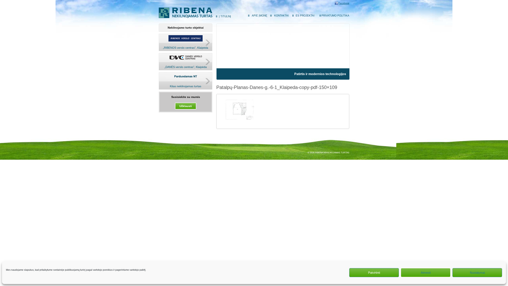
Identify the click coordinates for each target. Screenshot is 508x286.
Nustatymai (477, 272)
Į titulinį (225, 16)
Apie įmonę (259, 15)
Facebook (344, 3)
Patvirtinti (374, 272)
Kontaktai (281, 15)
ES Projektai (305, 15)
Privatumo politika (335, 15)
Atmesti (426, 272)
